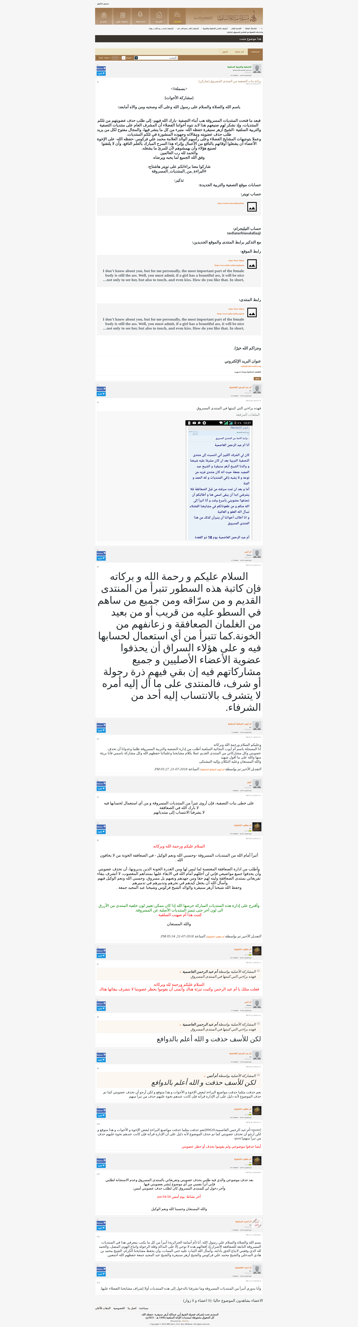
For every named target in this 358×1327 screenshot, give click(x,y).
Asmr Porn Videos (236, 260)
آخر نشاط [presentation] (239, 52)
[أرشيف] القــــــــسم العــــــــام (188, 28)
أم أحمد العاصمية (243, 1268)
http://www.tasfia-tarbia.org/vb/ (230, 314)
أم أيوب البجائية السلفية (239, 724)
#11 (98, 1174)
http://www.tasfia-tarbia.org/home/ (229, 265)
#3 (98, 567)
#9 (98, 1068)
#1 (98, 82)
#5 (98, 797)
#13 (98, 1283)
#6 (98, 840)
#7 (98, 964)
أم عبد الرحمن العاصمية (240, 387)
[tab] (255, 51)
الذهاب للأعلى (102, 1308)
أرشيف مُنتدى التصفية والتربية (215, 28)
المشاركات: (235, 75)
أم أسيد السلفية (243, 1222)
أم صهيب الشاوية (242, 825)
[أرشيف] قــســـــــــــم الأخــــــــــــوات (161, 28)
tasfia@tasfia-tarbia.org (251, 366)
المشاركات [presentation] (255, 51)
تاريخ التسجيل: (247, 75)
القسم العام (236, 28)
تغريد (100, 73)
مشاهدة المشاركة (180, 972)
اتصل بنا (132, 1308)
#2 (98, 402)
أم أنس (247, 552)
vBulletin (185, 1321)
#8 (98, 1017)
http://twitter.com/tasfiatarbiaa (231, 203)
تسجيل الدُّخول (103, 3)
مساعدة (143, 1308)
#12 (98, 1237)
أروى (249, 782)
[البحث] (136, 57)
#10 (98, 1124)
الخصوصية (119, 1308)
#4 (98, 739)
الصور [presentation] (225, 52)
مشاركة (100, 68)
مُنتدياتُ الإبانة (251, 28)
